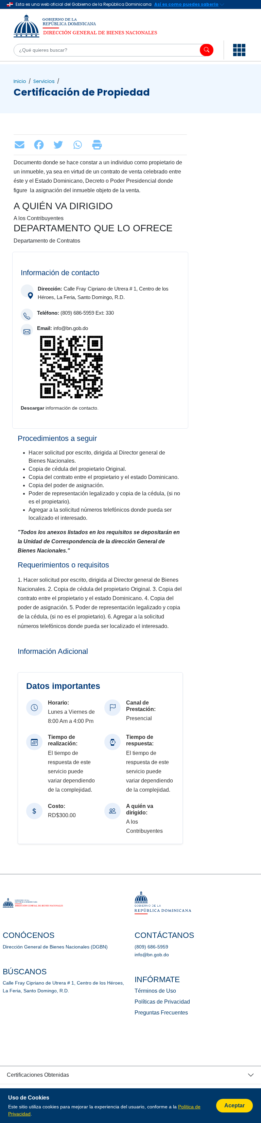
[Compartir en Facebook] (40, 145)
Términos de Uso (155, 991)
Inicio (20, 81)
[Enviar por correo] (21, 145)
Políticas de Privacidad (162, 1002)
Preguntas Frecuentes (161, 1012)
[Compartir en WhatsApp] (79, 145)
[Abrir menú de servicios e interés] (239, 50)
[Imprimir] (98, 145)
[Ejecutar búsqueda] (206, 50)
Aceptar (234, 1105)
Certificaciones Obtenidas (38, 1075)
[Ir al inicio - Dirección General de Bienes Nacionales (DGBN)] (92, 25)
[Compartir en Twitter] (60, 145)
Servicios (44, 81)
